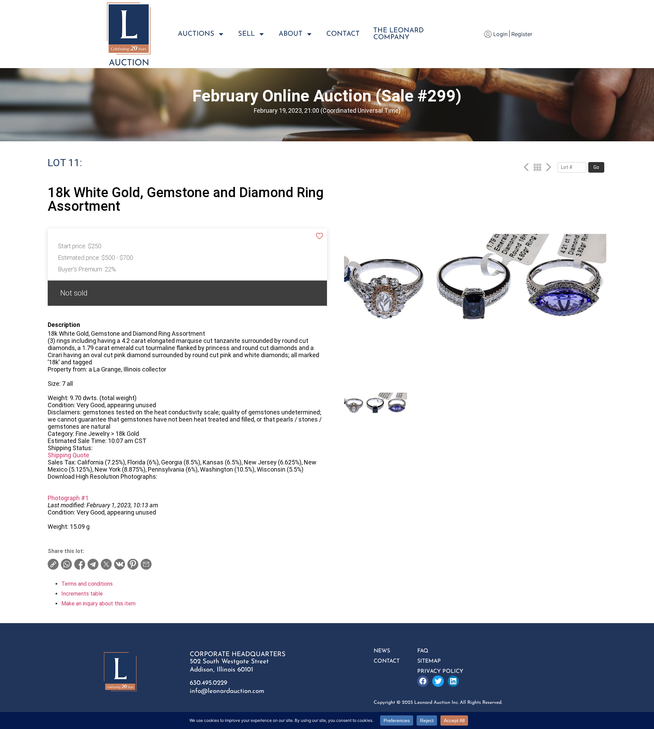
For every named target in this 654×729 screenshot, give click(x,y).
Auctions (196, 34)
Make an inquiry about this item (98, 603)
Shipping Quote (68, 455)
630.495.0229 (208, 683)
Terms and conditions (87, 584)
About (290, 34)
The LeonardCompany (398, 34)
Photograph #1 (68, 498)
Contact (343, 34)
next (548, 168)
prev (526, 168)
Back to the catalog (537, 168)
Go (596, 167)
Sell (246, 34)
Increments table (82, 593)
